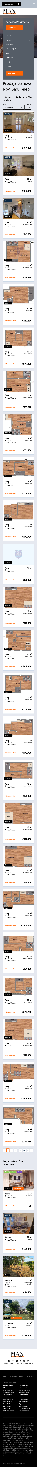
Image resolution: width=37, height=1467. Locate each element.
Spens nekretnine (8, 1397)
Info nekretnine (23, 1388)
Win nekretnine (23, 1397)
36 (24, 1150)
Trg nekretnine (23, 1404)
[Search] (19, 4)
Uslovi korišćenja (27, 1364)
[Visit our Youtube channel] (17, 1361)
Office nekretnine (8, 1392)
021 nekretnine (7, 1388)
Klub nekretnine (7, 1394)
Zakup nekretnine (24, 1408)
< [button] (4, 1150)
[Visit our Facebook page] (9, 1361)
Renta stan (6, 1408)
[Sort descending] (29, 107)
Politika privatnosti (11, 1364)
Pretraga (11, 73)
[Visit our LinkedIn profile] (24, 1361)
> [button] (31, 1150)
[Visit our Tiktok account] (28, 1361)
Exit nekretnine (23, 1399)
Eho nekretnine (23, 1394)
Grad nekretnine (8, 1385)
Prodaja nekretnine (9, 1411)
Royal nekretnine (8, 1390)
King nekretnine (7, 1404)
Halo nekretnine (24, 1392)
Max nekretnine (23, 1401)
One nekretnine (23, 1406)
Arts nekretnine (7, 1406)
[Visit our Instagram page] (13, 1361)
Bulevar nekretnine (24, 1390)
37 (28, 1150)
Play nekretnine (7, 1401)
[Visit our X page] (20, 1361)
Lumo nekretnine (24, 1411)
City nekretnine (23, 1385)
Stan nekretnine (8, 1399)
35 (20, 1150)
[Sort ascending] (26, 107)
